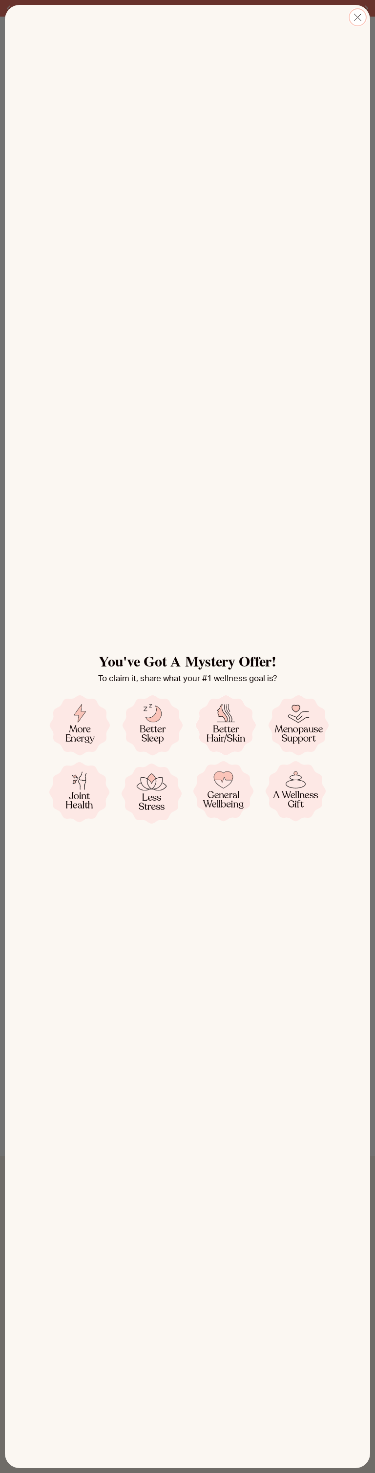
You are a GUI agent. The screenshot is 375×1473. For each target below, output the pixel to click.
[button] (79, 725)
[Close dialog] (357, 17)
